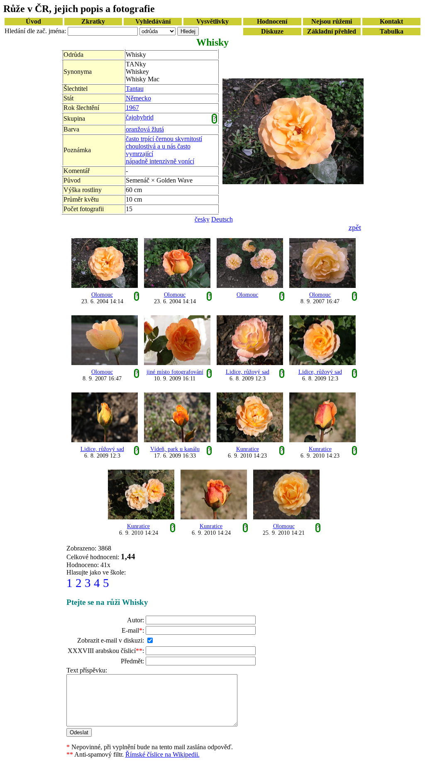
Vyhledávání (153, 21)
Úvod (33, 21)
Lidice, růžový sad (247, 372)
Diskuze (272, 31)
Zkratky (93, 21)
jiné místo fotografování (175, 372)
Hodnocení (272, 21)
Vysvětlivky (212, 21)
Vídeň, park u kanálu (175, 449)
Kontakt (391, 21)
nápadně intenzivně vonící (160, 161)
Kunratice (247, 449)
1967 (132, 107)
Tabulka (391, 31)
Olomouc (102, 295)
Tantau (135, 88)
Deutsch (222, 219)
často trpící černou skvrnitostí (164, 138)
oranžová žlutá (145, 129)
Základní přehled (331, 31)
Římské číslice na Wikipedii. (162, 754)
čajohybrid (140, 117)
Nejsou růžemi (331, 21)
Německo (138, 98)
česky (202, 219)
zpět (355, 227)
